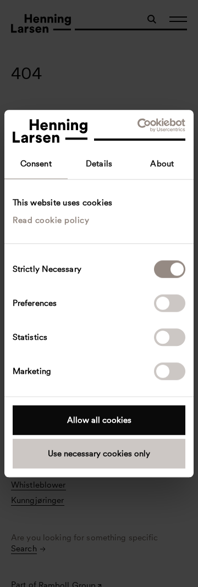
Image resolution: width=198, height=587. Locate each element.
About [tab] (162, 164)
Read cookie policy (51, 220)
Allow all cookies (99, 420)
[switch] (169, 303)
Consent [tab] (36, 164)
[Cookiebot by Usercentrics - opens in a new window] (139, 125)
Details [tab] (99, 164)
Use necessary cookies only (99, 454)
